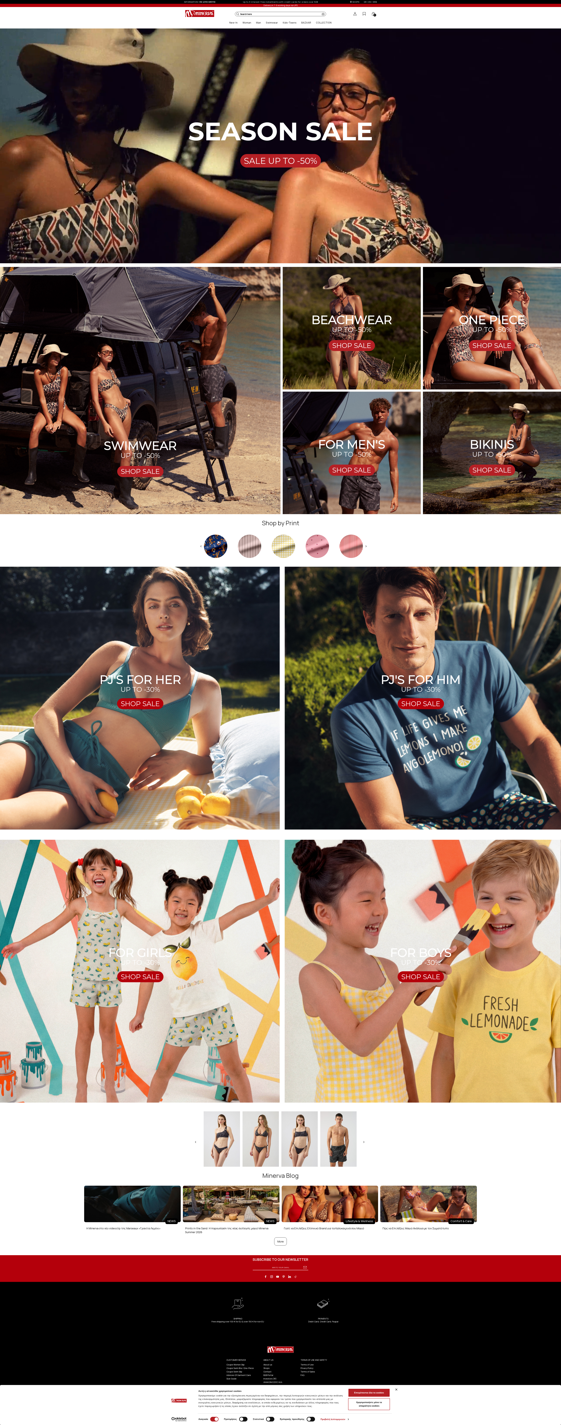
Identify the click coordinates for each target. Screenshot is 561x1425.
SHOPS (355, 2)
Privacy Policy (307, 1368)
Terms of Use (307, 1364)
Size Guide (231, 1378)
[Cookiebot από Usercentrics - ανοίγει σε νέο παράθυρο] (179, 1419)
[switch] (243, 1419)
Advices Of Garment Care (238, 1375)
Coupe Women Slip (235, 1364)
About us (267, 1364)
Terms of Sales (308, 1371)
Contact (267, 1371)
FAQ (302, 1375)
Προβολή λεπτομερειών (333, 1419)
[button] (237, 14)
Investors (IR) (270, 1378)
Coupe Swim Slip (234, 1371)
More (280, 1241)
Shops (266, 1368)
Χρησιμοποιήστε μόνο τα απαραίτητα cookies (369, 1404)
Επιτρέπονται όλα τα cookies (369, 1392)
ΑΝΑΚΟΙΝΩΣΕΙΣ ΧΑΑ (272, 1382)
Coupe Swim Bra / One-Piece (240, 1368)
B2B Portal (268, 1375)
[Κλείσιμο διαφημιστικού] (396, 1389)
